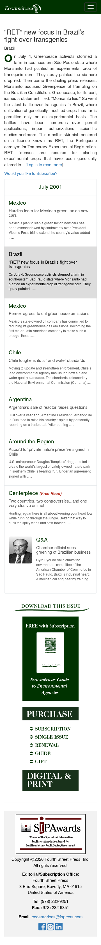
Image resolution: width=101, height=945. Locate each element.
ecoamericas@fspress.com (57, 916)
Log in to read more (44, 164)
